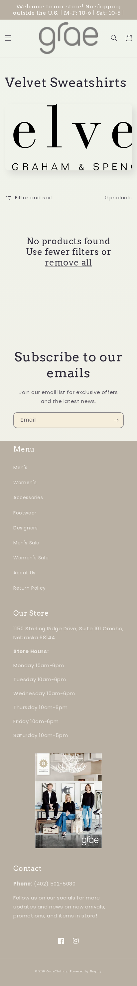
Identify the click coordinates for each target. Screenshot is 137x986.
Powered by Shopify (86, 971)
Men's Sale (26, 542)
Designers (25, 527)
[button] (8, 38)
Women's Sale (31, 557)
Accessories (28, 497)
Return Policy (29, 588)
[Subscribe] (116, 420)
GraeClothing (57, 971)
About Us (24, 572)
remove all (68, 262)
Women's (25, 482)
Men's (20, 467)
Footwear (25, 512)
